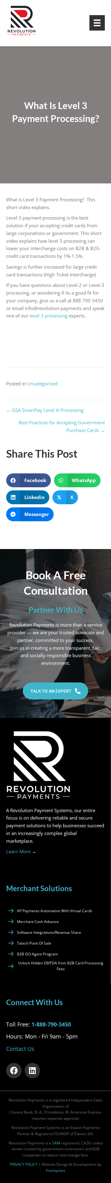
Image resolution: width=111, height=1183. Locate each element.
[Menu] (97, 23)
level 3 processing (49, 316)
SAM (56, 1143)
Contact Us (20, 1048)
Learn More (21, 851)
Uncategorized (42, 383)
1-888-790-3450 (51, 1024)
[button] (55, 690)
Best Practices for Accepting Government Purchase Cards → (61, 426)
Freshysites (55, 1170)
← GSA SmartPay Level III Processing (45, 410)
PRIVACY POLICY (24, 1164)
